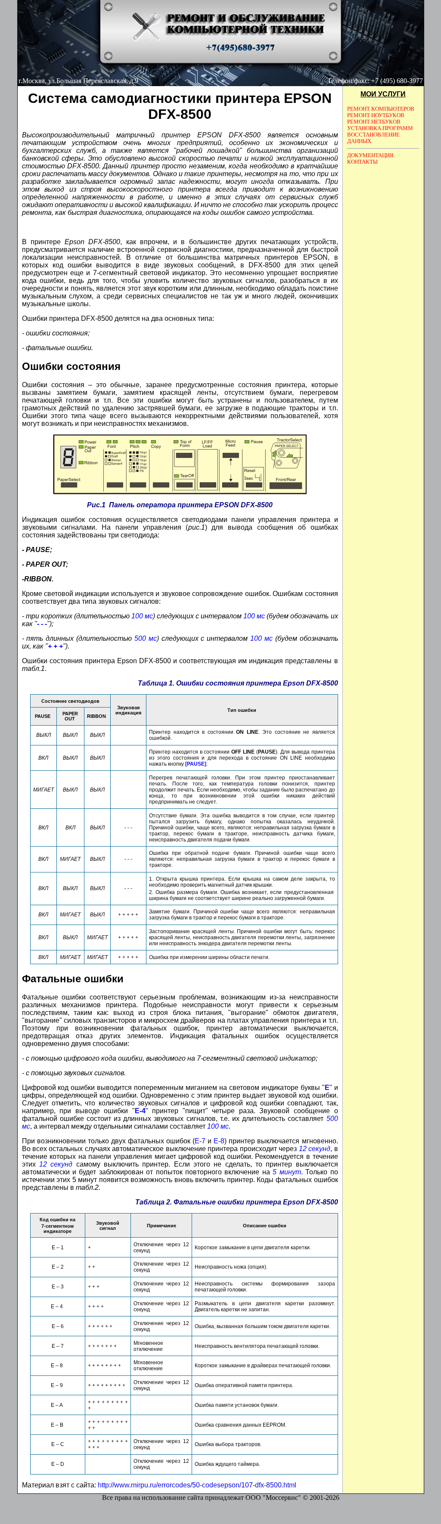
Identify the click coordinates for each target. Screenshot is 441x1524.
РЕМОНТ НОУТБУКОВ (375, 115)
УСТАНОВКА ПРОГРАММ (380, 128)
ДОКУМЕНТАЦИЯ (370, 155)
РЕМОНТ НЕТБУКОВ (374, 122)
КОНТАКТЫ (362, 162)
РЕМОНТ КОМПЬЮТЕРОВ (380, 109)
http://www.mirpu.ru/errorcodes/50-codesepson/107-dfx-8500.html (197, 1485)
